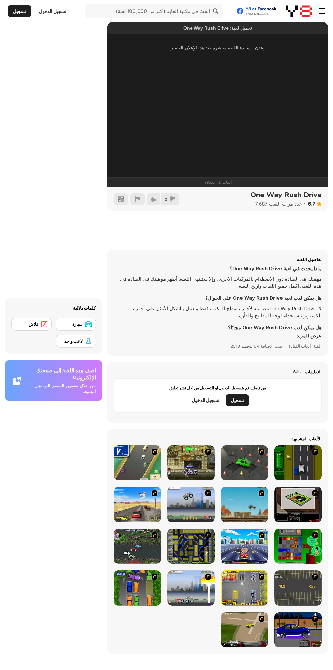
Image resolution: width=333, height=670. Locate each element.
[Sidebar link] (321, 11)
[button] (309, 335)
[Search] (216, 11)
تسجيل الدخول (52, 11)
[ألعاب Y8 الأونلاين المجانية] (299, 11)
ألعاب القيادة (299, 345)
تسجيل (19, 11)
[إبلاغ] (137, 199)
